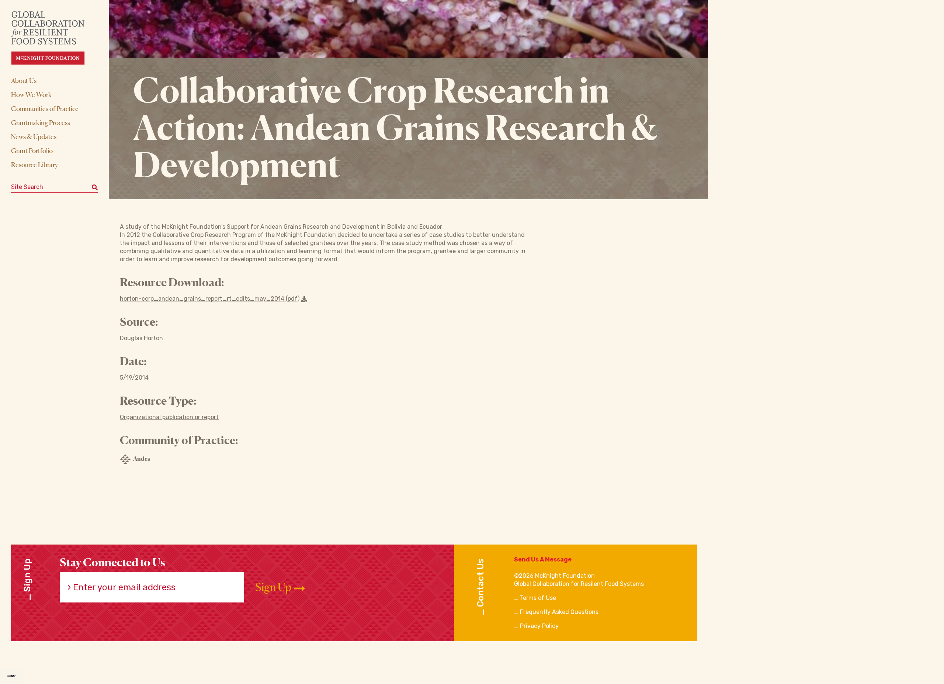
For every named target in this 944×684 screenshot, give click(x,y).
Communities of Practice (45, 108)
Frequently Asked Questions (559, 611)
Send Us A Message (543, 559)
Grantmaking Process (40, 122)
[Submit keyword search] (95, 187)
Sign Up (274, 587)
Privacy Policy (539, 625)
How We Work (31, 94)
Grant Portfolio (32, 150)
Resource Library (34, 164)
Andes (141, 458)
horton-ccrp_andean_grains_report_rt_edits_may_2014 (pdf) (209, 298)
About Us (24, 80)
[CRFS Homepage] (54, 38)
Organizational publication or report (169, 417)
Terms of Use (538, 597)
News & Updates (33, 136)
